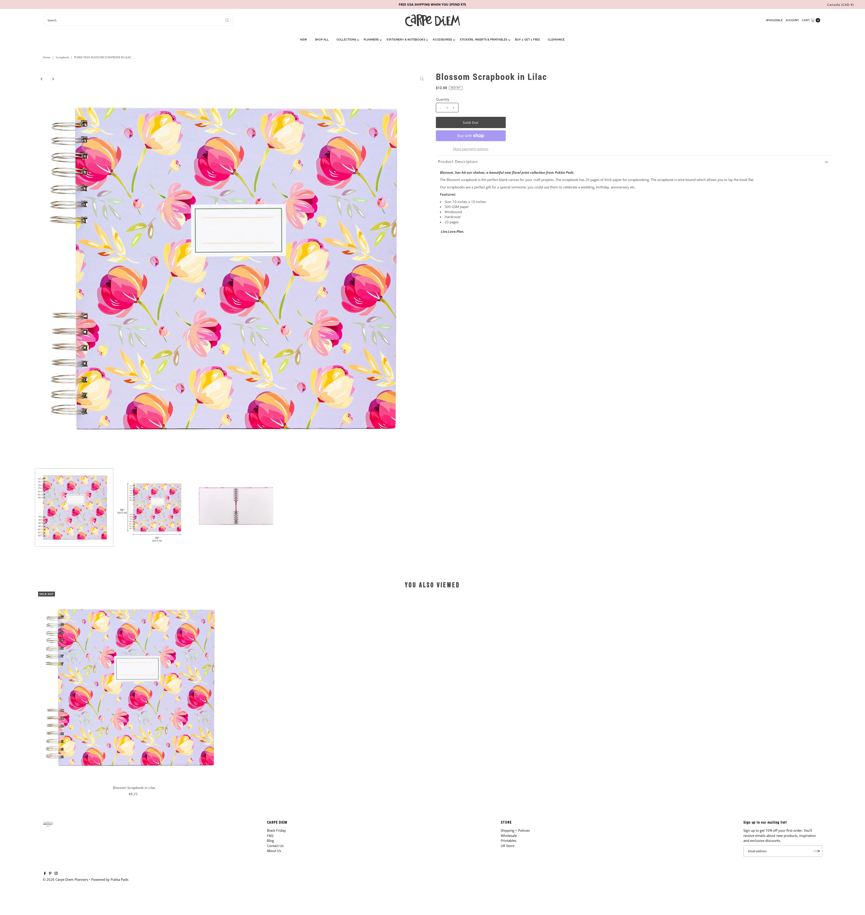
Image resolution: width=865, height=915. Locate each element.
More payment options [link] (470, 149)
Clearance (556, 39)
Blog (270, 840)
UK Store (507, 845)
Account (792, 20)
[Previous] (42, 79)
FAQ (270, 835)
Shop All (322, 39)
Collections (346, 39)
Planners (371, 39)
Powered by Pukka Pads (109, 879)
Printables (508, 840)
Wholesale (774, 20)
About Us (274, 850)
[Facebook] (45, 873)
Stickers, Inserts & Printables (483, 39)
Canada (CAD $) (840, 4)
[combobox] (138, 20)
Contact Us (275, 845)
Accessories (442, 39)
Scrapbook (62, 57)
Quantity (442, 99)
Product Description (458, 161)
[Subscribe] (816, 851)
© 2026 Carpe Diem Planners (65, 879)
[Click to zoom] (422, 79)
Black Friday (276, 830)
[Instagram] (56, 873)
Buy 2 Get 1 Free (527, 39)
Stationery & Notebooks (406, 39)
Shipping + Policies (515, 830)
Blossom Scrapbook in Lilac (134, 787)
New (303, 39)
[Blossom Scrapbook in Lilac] (134, 688)
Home (46, 57)
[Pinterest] (50, 873)
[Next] (53, 79)
